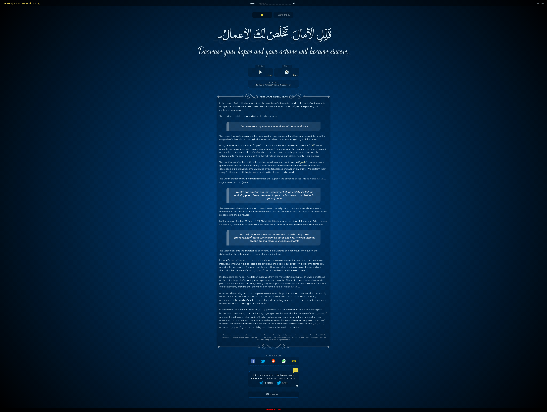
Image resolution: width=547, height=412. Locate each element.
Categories (539, 3)
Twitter (285, 382)
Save (270, 75)
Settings (272, 394)
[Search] (293, 3)
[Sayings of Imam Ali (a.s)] (20, 3)
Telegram (269, 382)
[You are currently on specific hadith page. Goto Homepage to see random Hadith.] (262, 15)
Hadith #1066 (283, 15)
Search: (253, 3)
